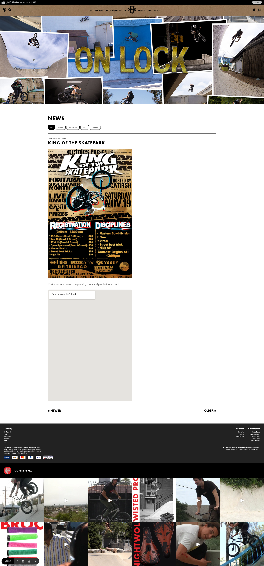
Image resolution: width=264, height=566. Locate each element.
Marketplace (254, 428)
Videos (60, 127)
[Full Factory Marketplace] (3, 2)
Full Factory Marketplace (230, 448)
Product (95, 127)
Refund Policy (256, 436)
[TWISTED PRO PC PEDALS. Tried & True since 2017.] (154, 500)
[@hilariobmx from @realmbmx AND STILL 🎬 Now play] (66, 544)
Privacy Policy (256, 438)
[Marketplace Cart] (259, 10)
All (51, 127)
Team (149, 10)
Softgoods (7, 438)
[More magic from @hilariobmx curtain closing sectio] (198, 544)
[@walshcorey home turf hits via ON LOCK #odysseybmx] (242, 500)
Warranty (241, 434)
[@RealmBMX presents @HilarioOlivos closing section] (242, 544)
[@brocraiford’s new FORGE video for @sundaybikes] (22, 500)
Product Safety (240, 436)
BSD (258, 449)
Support (257, 2)
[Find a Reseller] (5, 10)
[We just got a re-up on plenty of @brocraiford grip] (22, 544)
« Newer (54, 410)
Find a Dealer (256, 432)
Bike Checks (73, 127)
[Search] (10, 10)
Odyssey (8, 428)
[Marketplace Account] (254, 10)
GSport (241, 449)
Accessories (119, 10)
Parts (108, 10)
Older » (210, 410)
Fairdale (233, 449)
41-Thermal (96, 10)
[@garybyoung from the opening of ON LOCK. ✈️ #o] (110, 500)
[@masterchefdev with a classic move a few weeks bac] (110, 544)
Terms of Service (255, 440)
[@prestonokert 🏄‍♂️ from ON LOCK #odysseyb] (66, 500)
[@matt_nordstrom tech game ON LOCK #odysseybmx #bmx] (198, 500)
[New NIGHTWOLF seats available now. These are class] (154, 544)
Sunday (228, 449)
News (157, 10)
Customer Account (254, 434)
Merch (141, 10)
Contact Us (241, 432)
